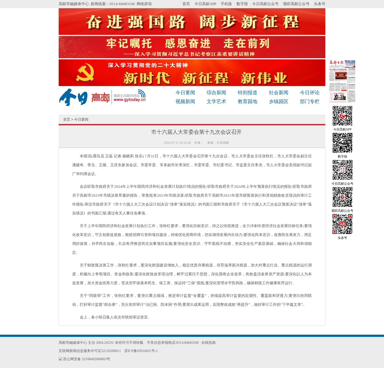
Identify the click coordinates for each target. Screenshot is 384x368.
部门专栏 (310, 101)
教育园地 (247, 101)
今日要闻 (185, 92)
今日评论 (310, 92)
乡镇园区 (278, 101)
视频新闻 (185, 101)
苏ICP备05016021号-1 (141, 351)
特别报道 (247, 92)
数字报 (242, 4)
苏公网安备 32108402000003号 (86, 359)
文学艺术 (216, 101)
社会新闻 (278, 92)
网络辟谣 (144, 4)
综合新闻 (216, 92)
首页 (186, 4)
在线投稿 (208, 342)
